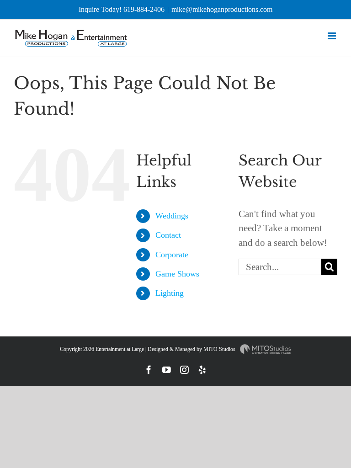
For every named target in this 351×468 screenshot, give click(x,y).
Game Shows (177, 273)
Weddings (171, 215)
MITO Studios (220, 349)
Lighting (169, 293)
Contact (168, 234)
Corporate (171, 254)
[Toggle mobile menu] (332, 36)
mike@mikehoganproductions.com (221, 9)
